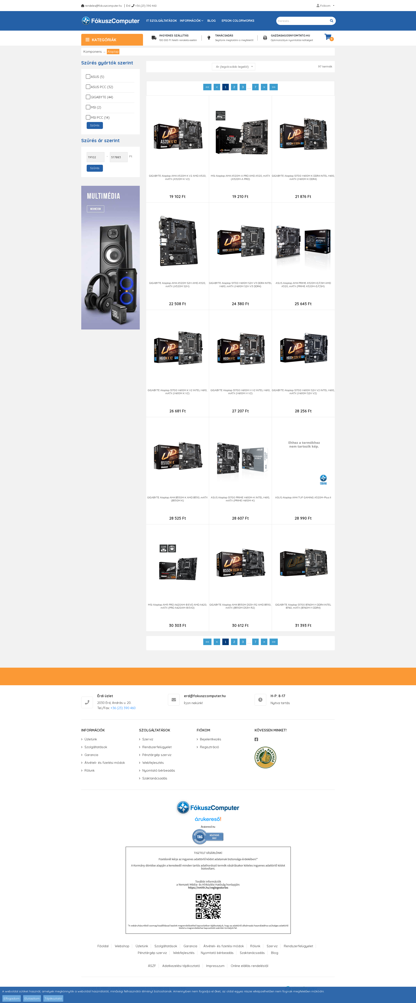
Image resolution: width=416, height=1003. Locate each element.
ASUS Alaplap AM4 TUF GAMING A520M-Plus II (303, 497)
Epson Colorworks (238, 21)
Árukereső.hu (208, 826)
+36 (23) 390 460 (146, 5)
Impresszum (215, 966)
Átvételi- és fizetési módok (104, 763)
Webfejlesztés (153, 763)
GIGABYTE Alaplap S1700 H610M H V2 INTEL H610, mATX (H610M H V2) (240, 392)
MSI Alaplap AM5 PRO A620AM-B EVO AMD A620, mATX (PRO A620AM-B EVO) (177, 606)
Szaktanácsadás (154, 778)
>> (273, 87)
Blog (211, 21)
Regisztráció (209, 747)
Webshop (122, 946)
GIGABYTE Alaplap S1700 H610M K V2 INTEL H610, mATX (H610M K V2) (177, 392)
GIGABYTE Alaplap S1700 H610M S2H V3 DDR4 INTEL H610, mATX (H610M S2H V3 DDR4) (240, 285)
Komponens (92, 51)
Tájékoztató (53, 998)
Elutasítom (32, 998)
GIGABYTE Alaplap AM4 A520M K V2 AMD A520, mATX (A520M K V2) (177, 177)
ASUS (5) (97, 77)
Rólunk (89, 770)
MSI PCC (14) (100, 117)
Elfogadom (12, 998)
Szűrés (94, 125)
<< (207, 87)
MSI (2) (96, 107)
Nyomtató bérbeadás (158, 770)
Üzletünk (90, 739)
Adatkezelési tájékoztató (181, 966)
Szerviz (147, 739)
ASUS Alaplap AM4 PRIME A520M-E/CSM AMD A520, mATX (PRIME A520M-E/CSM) (303, 285)
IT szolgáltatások (161, 21)
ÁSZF (152, 966)
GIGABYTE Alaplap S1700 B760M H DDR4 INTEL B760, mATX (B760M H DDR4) (303, 606)
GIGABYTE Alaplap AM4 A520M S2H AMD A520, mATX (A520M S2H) (177, 285)
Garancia (91, 755)
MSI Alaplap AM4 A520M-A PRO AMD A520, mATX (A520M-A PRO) (240, 177)
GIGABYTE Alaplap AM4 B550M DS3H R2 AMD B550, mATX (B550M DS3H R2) (240, 606)
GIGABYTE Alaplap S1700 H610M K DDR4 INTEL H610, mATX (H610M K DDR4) (303, 177)
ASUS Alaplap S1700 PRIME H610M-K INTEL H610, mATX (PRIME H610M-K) (240, 499)
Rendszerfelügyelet (157, 747)
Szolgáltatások (95, 747)
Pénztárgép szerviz (156, 755)
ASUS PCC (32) (102, 87)
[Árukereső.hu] (208, 820)
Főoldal (103, 946)
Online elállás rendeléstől (249, 966)
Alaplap (113, 51)
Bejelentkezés (210, 739)
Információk (190, 21)
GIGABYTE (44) (102, 97)
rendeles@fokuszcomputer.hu (103, 5)
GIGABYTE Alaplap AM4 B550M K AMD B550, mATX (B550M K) (177, 499)
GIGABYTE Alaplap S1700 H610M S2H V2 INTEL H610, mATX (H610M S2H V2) (303, 392)
